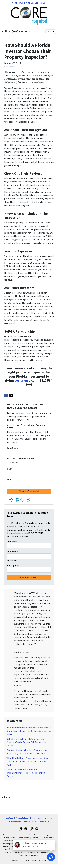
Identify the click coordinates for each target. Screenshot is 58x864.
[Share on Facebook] (6, 395)
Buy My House (36, 818)
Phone (10, 468)
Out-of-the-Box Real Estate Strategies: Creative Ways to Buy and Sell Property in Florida (26, 742)
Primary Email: (14, 565)
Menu (50, 32)
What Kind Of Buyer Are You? (21, 458)
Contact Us (44, 821)
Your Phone (12, 551)
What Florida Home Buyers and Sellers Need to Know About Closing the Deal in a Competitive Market (28, 731)
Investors (49, 818)
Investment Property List (16, 818)
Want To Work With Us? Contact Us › (29, 2)
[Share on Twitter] (11, 395)
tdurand (11, 66)
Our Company (15, 821)
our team (21, 380)
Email (10, 479)
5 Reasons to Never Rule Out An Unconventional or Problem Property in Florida (25, 773)
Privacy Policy (30, 821)
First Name (12, 448)
